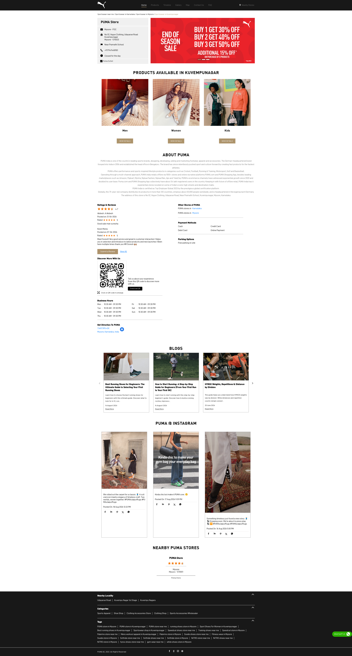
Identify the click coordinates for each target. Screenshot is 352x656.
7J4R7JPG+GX (103, 328)
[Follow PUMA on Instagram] (178, 651)
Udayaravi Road (104, 600)
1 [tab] (198, 60)
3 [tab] (206, 60)
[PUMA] (101, 5)
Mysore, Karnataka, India (108, 332)
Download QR (135, 288)
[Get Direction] (122, 331)
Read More (109, 409)
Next (252, 383)
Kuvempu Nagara (148, 600)
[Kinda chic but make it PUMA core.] (176, 460)
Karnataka (197, 208)
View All (123, 251)
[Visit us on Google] (174, 651)
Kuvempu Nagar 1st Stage (125, 600)
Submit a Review (107, 251)
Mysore (195, 213)
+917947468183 (111, 50)
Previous (99, 383)
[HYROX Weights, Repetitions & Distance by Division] (226, 366)
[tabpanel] (203, 40)
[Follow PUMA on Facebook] (169, 651)
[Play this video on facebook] (227, 473)
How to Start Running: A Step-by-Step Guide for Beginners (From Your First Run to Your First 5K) (175, 387)
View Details (124, 141)
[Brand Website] (182, 651)
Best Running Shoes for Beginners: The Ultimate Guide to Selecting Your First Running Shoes (125, 387)
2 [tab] (202, 60)
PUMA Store (176, 557)
